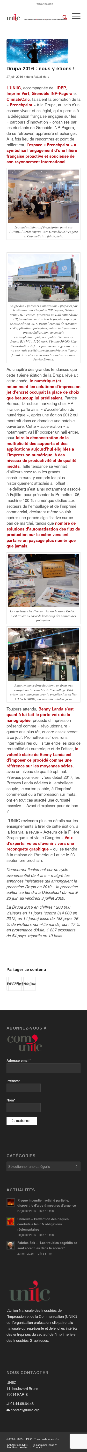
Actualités (40, 76)
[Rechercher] (62, 17)
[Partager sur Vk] (26, 984)
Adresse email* (19, 1060)
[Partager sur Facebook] (7, 984)
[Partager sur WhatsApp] (13, 984)
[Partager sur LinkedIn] (19, 984)
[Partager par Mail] (34, 984)
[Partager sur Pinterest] (16, 984)
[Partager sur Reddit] (30, 984)
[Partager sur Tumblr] (22, 984)
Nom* (11, 1100)
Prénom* (13, 1080)
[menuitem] (45, 3)
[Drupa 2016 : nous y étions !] (37, 51)
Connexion (45, 4)
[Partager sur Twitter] (10, 984)
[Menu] (73, 17)
